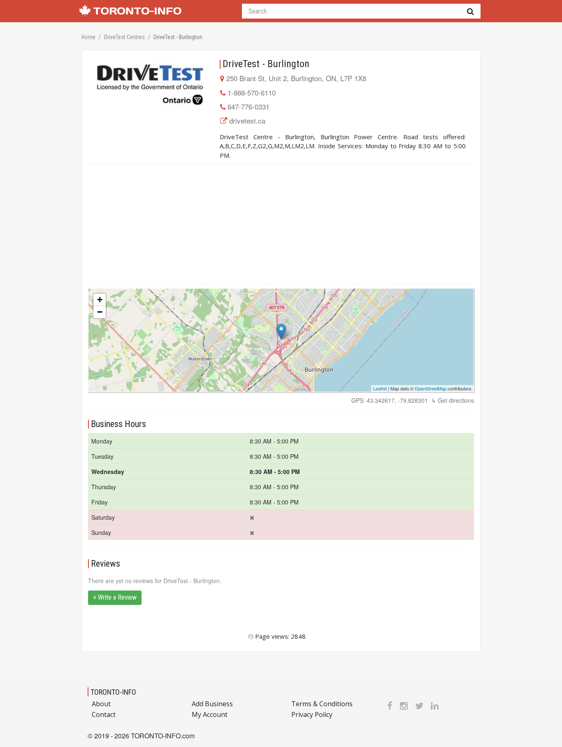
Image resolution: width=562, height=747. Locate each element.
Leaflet (380, 388)
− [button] (99, 312)
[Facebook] (389, 705)
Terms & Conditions (322, 703)
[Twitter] (419, 705)
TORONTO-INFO (113, 692)
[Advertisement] (281, 224)
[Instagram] (404, 705)
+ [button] (99, 299)
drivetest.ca (247, 120)
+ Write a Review (115, 597)
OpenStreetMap (430, 388)
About (101, 703)
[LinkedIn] (435, 705)
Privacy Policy (311, 714)
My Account (210, 714)
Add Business (212, 703)
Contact (104, 714)
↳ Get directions (452, 400)
